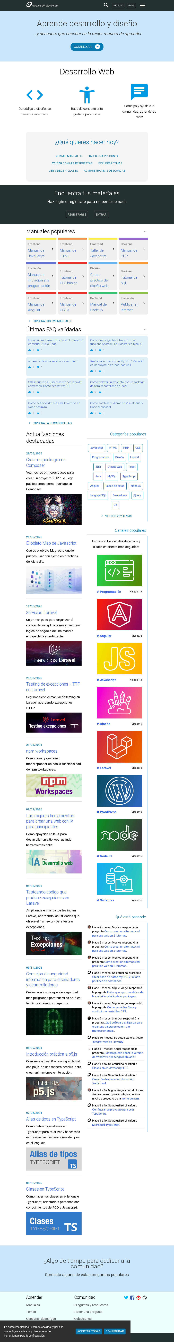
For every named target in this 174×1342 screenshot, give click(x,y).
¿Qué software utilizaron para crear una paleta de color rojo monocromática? (117, 1026)
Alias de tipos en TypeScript (51, 1119)
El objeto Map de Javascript (51, 543)
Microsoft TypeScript (105, 1124)
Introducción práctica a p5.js (51, 1054)
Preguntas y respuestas (91, 1305)
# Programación (109, 592)
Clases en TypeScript (45, 1189)
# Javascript (106, 680)
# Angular (104, 636)
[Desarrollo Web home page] (42, 5)
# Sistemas (105, 900)
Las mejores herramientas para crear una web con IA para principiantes (50, 821)
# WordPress (106, 812)
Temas (31, 1312)
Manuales (33, 1305)
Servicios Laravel (41, 612)
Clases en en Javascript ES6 (110, 1068)
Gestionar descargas (41, 1319)
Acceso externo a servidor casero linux (53, 361)
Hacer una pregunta (88, 1312)
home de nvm (130, 1098)
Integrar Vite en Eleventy (107, 1042)
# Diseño (103, 724)
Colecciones (83, 1319)
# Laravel (104, 768)
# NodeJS (104, 856)
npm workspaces (42, 751)
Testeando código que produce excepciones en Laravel (47, 898)
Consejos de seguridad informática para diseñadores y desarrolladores (53, 979)
